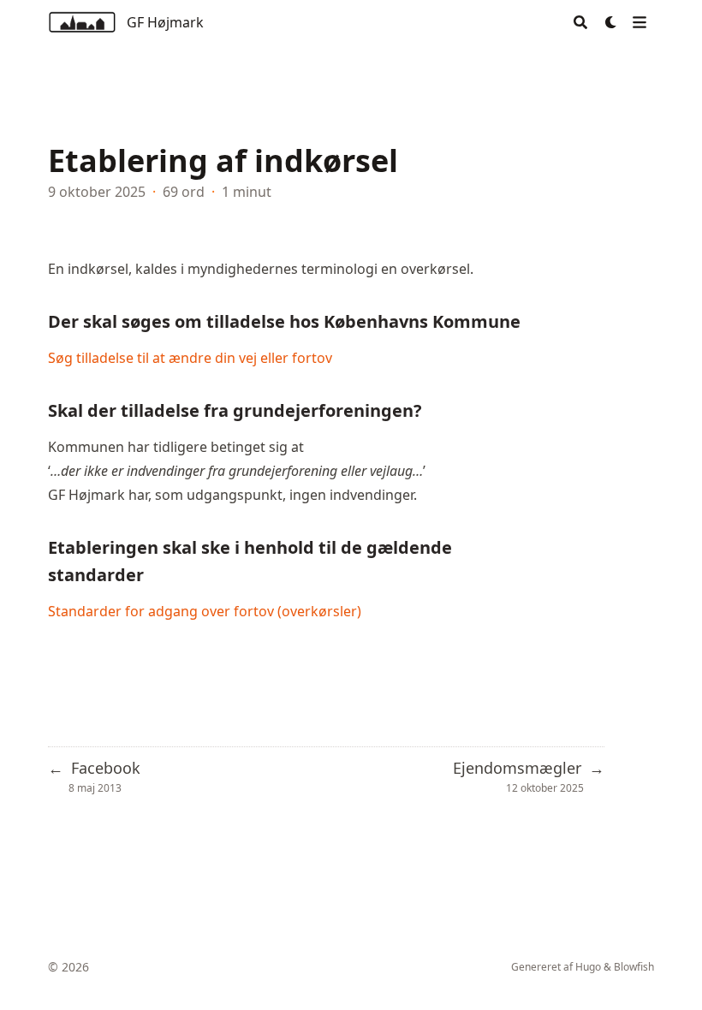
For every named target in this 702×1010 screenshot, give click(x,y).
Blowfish (634, 967)
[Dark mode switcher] (611, 22)
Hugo (588, 967)
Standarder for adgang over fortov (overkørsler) (204, 611)
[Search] (580, 22)
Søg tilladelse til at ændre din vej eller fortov (190, 357)
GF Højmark (165, 22)
